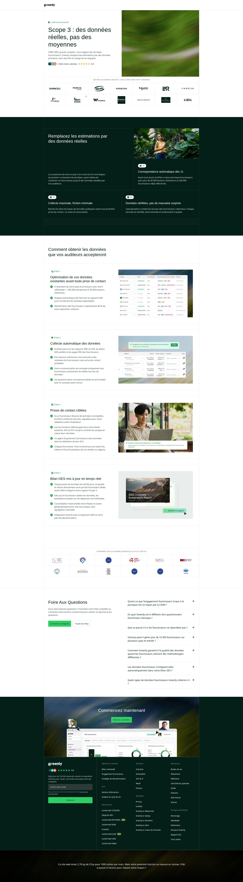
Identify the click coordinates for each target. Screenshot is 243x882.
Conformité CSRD (109, 839)
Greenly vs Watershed (145, 811)
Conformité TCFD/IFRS (111, 810)
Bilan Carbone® (108, 769)
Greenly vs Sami (142, 825)
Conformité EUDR (111, 834)
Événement (175, 774)
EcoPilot (139, 806)
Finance (139, 788)
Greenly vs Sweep (143, 816)
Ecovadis (105, 829)
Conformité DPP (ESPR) (113, 820)
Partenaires (175, 825)
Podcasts (174, 793)
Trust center (176, 839)
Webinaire (175, 778)
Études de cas (176, 769)
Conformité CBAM (109, 843)
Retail (138, 783)
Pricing (139, 801)
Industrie (139, 769)
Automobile (140, 774)
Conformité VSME (109, 824)
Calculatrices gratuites (180, 783)
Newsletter (175, 820)
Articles (174, 802)
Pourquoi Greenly (178, 830)
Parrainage (175, 816)
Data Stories (176, 797)
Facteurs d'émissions (110, 792)
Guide (173, 788)
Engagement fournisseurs (112, 774)
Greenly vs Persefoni (144, 820)
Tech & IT (139, 778)
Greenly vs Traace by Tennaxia (148, 830)
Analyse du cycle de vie (111, 797)
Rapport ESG (176, 834)
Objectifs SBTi (107, 815)
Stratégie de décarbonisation (114, 778)
